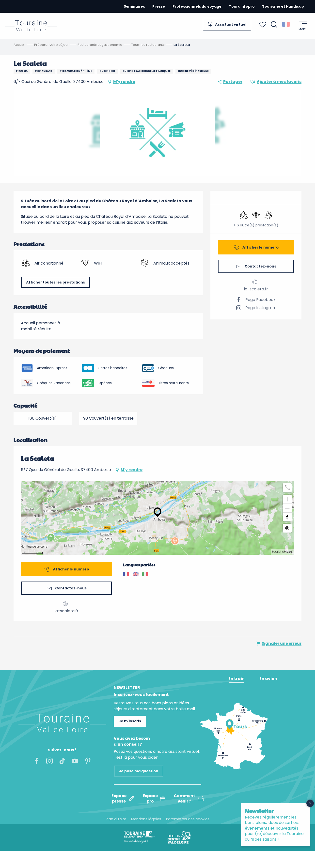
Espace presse (118, 798)
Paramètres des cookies (187, 819)
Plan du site (116, 819)
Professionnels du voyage (197, 6)
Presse (158, 6)
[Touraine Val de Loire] (31, 25)
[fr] (286, 24)
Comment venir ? (184, 798)
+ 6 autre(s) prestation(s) (256, 225)
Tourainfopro (242, 6)
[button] (274, 24)
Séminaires (134, 6)
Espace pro (150, 798)
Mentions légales (146, 819)
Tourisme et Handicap (283, 6)
